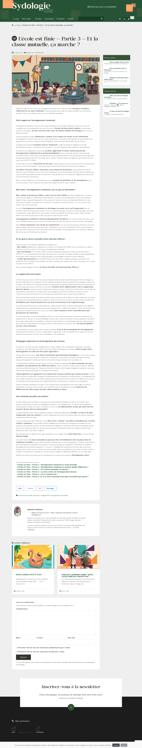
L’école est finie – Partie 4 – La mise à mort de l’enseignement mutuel (46, 471)
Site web (71, 638)
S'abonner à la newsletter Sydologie (71, 698)
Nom (18, 638)
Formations (61, 18)
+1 (40, 488)
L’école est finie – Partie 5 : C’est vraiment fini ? (37, 474)
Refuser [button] (124, 745)
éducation (36, 495)
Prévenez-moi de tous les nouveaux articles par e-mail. (41, 651)
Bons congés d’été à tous (28, 574)
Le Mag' (17, 25)
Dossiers (38, 18)
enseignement (45, 495)
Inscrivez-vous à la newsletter (103, 6)
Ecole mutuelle (28, 495)
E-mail (40, 638)
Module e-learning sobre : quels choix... (116, 78)
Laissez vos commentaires (35, 52)
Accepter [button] (116, 745)
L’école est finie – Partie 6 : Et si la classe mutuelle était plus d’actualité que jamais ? (53, 476)
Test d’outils (26, 18)
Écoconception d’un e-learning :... (115, 69)
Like (20, 488)
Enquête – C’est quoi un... (119, 103)
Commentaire (22, 609)
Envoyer (23, 657)
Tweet (30, 488)
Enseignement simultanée (59, 495)
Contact (70, 18)
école (20, 495)
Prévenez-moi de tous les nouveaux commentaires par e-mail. (44, 647)
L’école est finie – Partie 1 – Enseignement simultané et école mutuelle (47, 464)
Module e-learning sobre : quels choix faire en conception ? (77, 575)
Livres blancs (49, 18)
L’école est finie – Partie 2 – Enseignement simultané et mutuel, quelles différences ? (52, 467)
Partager (50, 488)
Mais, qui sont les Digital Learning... (116, 96)
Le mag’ (16, 18)
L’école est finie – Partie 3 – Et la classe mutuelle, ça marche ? (43, 469)
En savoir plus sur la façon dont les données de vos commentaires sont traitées (55, 663)
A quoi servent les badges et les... (116, 112)
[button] (101, 18)
